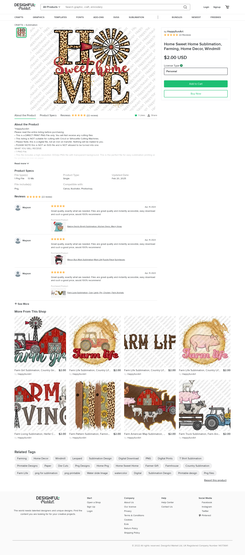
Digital (138, 473)
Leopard (77, 458)
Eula (126, 524)
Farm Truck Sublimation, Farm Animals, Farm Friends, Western (201, 434)
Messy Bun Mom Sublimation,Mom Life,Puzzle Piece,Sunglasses (96, 259)
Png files (209, 473)
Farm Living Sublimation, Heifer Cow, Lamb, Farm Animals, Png (36, 434)
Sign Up (91, 506)
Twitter (205, 511)
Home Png (103, 465)
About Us (129, 502)
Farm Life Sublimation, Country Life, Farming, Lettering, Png (146, 370)
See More (23, 304)
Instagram (207, 506)
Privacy (128, 511)
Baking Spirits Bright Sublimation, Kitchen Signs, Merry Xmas (94, 226)
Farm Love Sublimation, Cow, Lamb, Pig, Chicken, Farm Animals (95, 292)
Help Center (167, 502)
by (22, 374)
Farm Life (22, 473)
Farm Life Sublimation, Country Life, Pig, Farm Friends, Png (201, 370)
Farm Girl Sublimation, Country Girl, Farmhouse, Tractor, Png (36, 370)
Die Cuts (63, 465)
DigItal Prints (165, 458)
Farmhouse (172, 465)
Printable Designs (27, 465)
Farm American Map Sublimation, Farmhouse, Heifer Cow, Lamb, (146, 434)
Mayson (26, 207)
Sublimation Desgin (159, 473)
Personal (171, 71)
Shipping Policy (132, 532)
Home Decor (41, 458)
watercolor (121, 473)
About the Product (25, 115)
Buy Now (196, 93)
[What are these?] (181, 65)
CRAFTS (18, 25)
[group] (92, 69)
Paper (47, 465)
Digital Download (129, 458)
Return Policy (131, 528)
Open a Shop (94, 502)
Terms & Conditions (134, 515)
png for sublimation (46, 473)
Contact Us (167, 506)
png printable (72, 473)
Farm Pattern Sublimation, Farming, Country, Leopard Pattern (91, 434)
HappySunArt (173, 31)
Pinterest (206, 515)
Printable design (187, 473)
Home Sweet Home (127, 465)
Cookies (128, 519)
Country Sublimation (197, 465)
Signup (216, 7)
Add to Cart (195, 84)
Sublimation (32, 25)
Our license (130, 506)
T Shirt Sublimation (191, 458)
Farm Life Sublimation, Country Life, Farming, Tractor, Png (91, 370)
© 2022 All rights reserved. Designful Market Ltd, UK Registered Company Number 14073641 (180, 545)
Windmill (60, 458)
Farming (22, 458)
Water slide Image (97, 473)
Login (206, 7)
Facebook (207, 502)
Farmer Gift (152, 465)
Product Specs (48, 115)
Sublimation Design (100, 458)
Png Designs (82, 465)
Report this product (215, 480)
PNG (148, 458)
